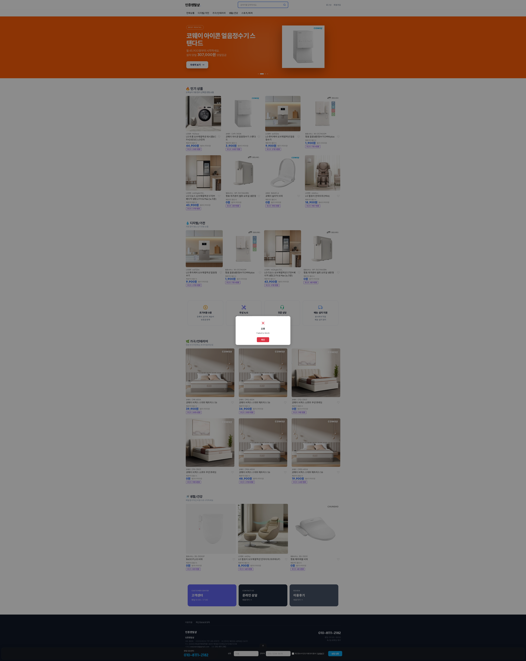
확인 (263, 339)
